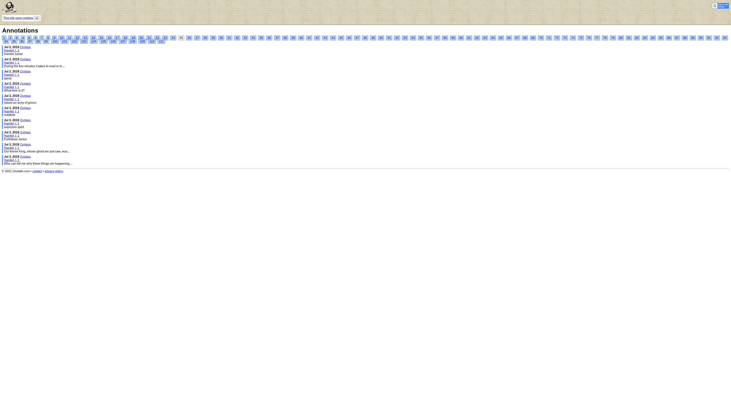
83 (645, 38)
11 (69, 38)
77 (597, 38)
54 (413, 38)
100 (54, 41)
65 (501, 38)
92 (717, 38)
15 (101, 38)
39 (293, 38)
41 (309, 38)
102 (74, 41)
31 (229, 38)
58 (445, 38)
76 (589, 38)
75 (581, 38)
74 (573, 38)
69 (533, 38)
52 (397, 38)
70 (541, 38)
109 (142, 41)
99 (46, 41)
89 (693, 38)
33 (245, 38)
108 (132, 41)
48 (365, 38)
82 (637, 38)
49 (373, 38)
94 (6, 41)
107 (122, 41)
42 (317, 38)
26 (189, 38)
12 (77, 38)
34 (253, 38)
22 (157, 38)
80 (621, 38)
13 (85, 38)
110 (151, 41)
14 (93, 38)
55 (421, 38)
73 (565, 38)
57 (437, 38)
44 (333, 38)
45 (341, 38)
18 (125, 38)
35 (261, 38)
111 (161, 41)
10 (61, 38)
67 (517, 38)
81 (629, 38)
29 (213, 38)
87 (677, 38)
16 (109, 38)
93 (725, 38)
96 (22, 41)
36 (269, 38)
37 (277, 38)
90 (701, 38)
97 (30, 41)
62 (477, 38)
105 (103, 41)
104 (93, 41)
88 (685, 38)
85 (661, 38)
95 (14, 41)
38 (285, 38)
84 (653, 38)
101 (64, 41)
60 (461, 38)
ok (36, 18)
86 (669, 38)
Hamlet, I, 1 (11, 50)
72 (557, 38)
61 (469, 38)
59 (453, 38)
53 (405, 38)
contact (37, 171)
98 (38, 41)
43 (325, 38)
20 (141, 38)
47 (357, 38)
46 (349, 38)
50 (381, 38)
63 (485, 38)
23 (165, 38)
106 (113, 41)
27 (197, 38)
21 (149, 38)
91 (709, 38)
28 (205, 38)
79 (613, 38)
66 (509, 38)
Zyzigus (25, 47)
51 (389, 38)
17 (117, 38)
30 (221, 38)
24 (173, 38)
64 (493, 38)
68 (525, 38)
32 (237, 38)
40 (301, 38)
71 (549, 38)
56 (429, 38)
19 (133, 38)
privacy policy (54, 171)
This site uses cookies (18, 18)
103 (84, 41)
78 (605, 38)
